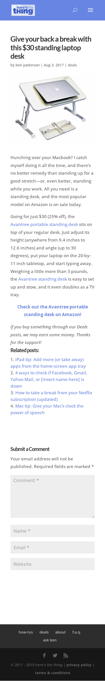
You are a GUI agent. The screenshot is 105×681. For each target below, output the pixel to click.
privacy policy (79, 664)
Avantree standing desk (42, 279)
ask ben (50, 640)
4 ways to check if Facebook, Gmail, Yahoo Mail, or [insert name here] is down (48, 379)
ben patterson (28, 65)
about (60, 632)
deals (72, 65)
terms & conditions (52, 672)
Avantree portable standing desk (44, 224)
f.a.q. (76, 632)
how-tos (26, 632)
